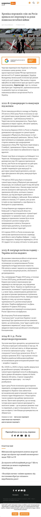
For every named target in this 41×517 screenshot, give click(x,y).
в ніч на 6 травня (12, 80)
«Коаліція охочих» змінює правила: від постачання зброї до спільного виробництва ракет (18, 476)
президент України (28, 75)
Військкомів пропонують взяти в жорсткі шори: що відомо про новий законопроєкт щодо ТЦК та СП (20, 455)
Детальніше (24, 514)
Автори (26, 495)
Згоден (15, 514)
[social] (12, 436)
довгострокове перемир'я (11, 422)
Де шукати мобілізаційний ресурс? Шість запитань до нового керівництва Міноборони (20, 465)
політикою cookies (20, 509)
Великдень (33, 372)
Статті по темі (7, 446)
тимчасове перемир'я (21, 417)
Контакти (15, 495)
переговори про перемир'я (11, 419)
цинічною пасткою (30, 289)
